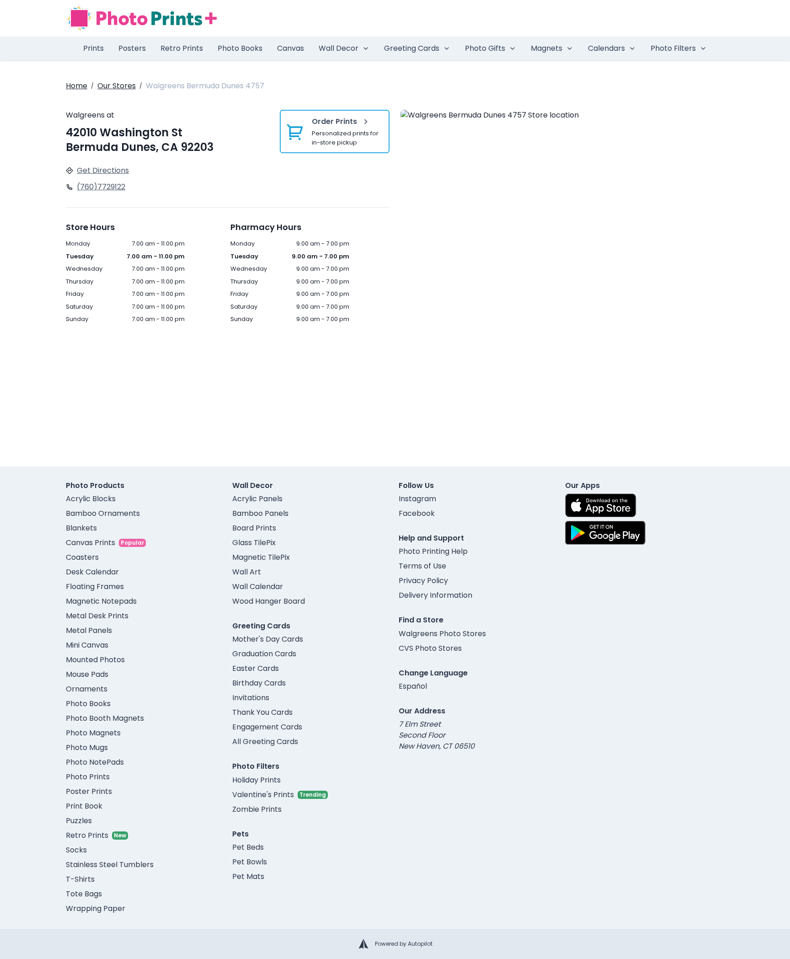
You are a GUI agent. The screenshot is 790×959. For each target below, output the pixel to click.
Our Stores (116, 85)
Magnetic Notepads (101, 601)
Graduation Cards (264, 653)
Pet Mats (248, 876)
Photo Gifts (485, 48)
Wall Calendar (257, 586)
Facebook (417, 513)
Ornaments (86, 689)
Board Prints (254, 528)
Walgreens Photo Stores (442, 633)
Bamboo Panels (260, 513)
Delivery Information (435, 595)
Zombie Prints (257, 809)
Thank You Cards (262, 712)
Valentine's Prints (263, 794)
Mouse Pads (87, 674)
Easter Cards (255, 668)
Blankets (81, 528)
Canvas (290, 48)
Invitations (250, 697)
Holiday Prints (256, 780)
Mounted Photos (95, 659)
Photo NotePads (95, 762)
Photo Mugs (87, 747)
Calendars (606, 48)
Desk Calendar (92, 572)
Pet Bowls (249, 862)
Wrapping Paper (95, 908)
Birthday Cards (259, 683)
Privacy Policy (423, 580)
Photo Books (240, 48)
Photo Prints (88, 776)
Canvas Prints (90, 542)
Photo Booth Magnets (105, 718)
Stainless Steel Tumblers (110, 864)
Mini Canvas (87, 645)
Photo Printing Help (433, 551)
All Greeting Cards (265, 741)
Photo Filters (673, 48)
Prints (93, 48)
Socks (76, 850)
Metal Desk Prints (97, 616)
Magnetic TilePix (261, 557)
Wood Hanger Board (268, 601)
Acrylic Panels (257, 498)
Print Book (84, 806)
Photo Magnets (93, 733)
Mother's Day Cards (267, 639)
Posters (132, 48)
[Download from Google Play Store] (605, 533)
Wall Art (246, 572)
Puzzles (79, 820)
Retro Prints (181, 48)
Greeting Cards (411, 48)
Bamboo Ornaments (103, 513)
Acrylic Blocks (91, 498)
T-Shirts (80, 879)
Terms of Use (422, 566)
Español (413, 686)
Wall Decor (338, 48)
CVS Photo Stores (430, 648)
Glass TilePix (254, 542)
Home (76, 85)
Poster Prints (89, 791)
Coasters (82, 557)
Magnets (546, 48)
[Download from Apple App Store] (600, 505)
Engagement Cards (267, 727)
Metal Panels (89, 630)
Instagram (417, 498)
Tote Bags (84, 894)
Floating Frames (95, 586)
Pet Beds (248, 847)
